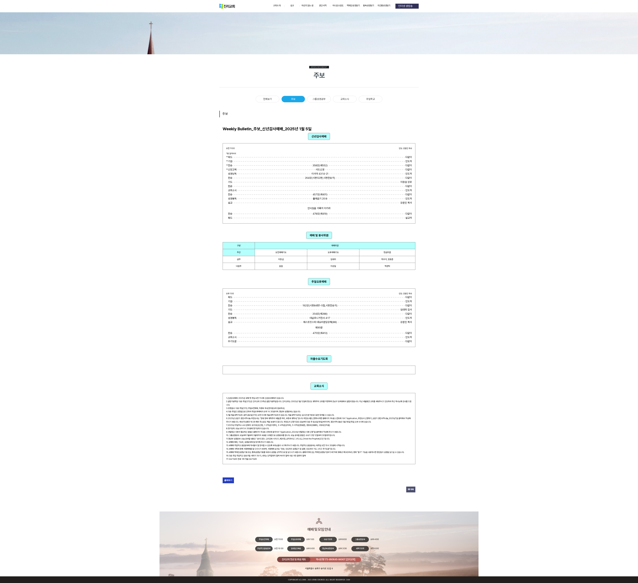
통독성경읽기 (368, 5)
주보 (293, 99)
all (327, 580)
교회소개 (276, 5)
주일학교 (370, 99)
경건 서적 (322, 5)
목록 (412, 489)
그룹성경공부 (319, 99)
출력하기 (228, 480)
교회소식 (344, 99)
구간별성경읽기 (383, 5)
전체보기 (267, 99)
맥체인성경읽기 (353, 5)
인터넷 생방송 (406, 6)
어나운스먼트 (338, 5)
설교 (292, 5)
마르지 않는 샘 (307, 5)
